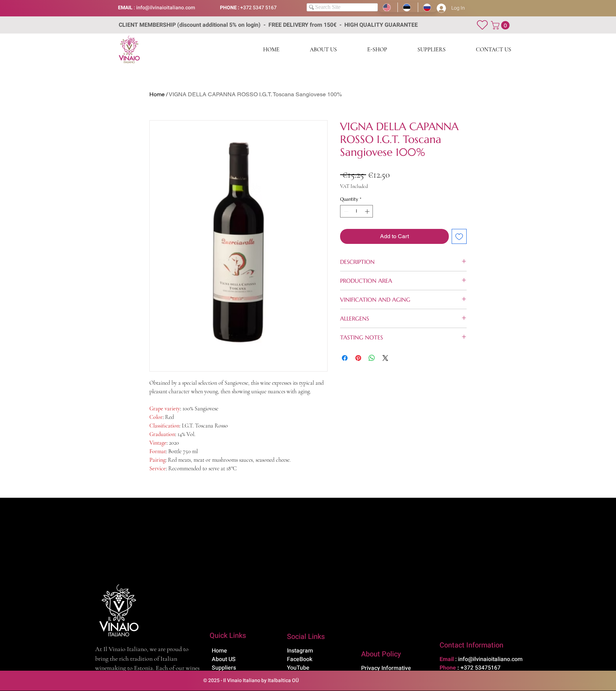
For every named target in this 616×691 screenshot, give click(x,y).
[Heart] (482, 25)
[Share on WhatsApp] (372, 358)
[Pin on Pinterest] (358, 358)
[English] (387, 7)
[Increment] (368, 211)
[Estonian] (407, 7)
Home (157, 94)
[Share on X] (385, 358)
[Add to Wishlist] (459, 236)
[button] (501, 25)
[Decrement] (345, 211)
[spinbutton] (357, 211)
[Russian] (428, 7)
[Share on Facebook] (344, 358)
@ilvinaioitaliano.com (170, 7)
